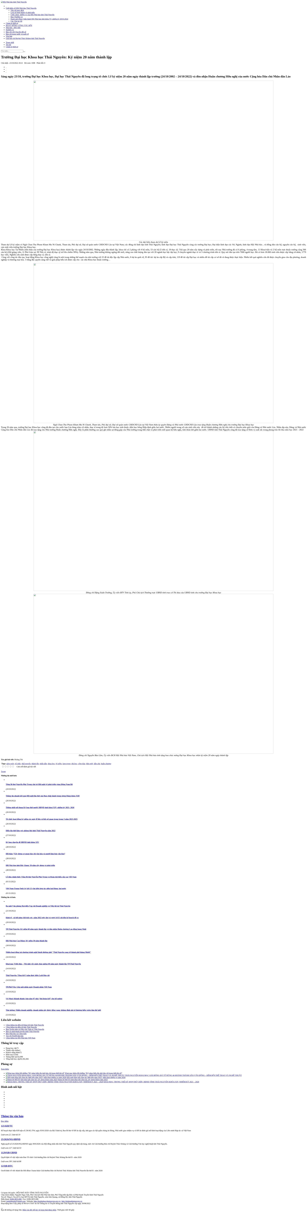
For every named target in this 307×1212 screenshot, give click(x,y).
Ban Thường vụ (17, 17)
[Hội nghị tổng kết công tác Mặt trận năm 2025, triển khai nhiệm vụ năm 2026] (36, 1077)
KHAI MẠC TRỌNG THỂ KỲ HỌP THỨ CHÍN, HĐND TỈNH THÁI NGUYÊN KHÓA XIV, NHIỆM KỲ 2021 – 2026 (151, 1082)
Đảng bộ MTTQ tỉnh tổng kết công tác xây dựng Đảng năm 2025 (83, 1080)
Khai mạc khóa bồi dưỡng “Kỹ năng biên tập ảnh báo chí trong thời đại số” (93, 1073)
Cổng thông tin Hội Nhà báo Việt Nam (20, 1038)
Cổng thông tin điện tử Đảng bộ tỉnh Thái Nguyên (25, 1025)
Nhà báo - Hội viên (13, 28)
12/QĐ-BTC (7, 1166)
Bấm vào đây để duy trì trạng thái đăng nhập (39, 1210)
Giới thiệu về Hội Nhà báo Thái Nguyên (21, 8)
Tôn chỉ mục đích (17, 10)
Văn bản (9, 36)
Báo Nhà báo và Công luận (16, 1034)
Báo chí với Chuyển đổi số (16, 32)
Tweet (3, 772)
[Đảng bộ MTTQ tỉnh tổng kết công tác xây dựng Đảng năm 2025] (31, 1080)
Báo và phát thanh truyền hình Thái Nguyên (22, 1031)
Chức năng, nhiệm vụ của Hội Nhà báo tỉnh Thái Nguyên (32, 15)
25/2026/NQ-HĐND (10, 1139)
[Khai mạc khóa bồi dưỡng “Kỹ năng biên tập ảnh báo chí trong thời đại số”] (35, 1073)
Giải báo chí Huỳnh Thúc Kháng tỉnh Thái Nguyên (25, 38)
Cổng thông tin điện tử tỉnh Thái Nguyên (21, 1027)
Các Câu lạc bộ (16, 21)
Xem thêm (5, 1069)
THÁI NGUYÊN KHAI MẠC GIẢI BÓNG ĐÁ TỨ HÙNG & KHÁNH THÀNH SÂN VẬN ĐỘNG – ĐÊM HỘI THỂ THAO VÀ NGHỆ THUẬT (183, 1075)
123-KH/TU (7, 1126)
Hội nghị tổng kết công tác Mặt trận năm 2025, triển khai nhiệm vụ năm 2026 (96, 1077)
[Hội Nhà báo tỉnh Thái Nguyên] (14, 2)
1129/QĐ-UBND (9, 1152)
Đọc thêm (4, 1121)
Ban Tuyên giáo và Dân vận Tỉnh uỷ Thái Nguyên (25, 1029)
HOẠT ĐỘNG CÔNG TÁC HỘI (19, 25)
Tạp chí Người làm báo (14, 1036)
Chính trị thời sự (12, 23)
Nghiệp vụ (10, 30)
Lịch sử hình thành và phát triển (23, 13)
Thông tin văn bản (12, 1116)
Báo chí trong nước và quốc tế (17, 34)
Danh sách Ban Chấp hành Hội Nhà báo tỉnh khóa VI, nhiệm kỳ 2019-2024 (39, 19)
